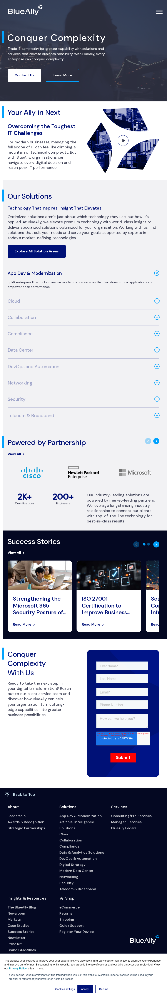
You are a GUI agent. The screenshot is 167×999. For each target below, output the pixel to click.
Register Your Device (76, 931)
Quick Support (71, 925)
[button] (144, 544)
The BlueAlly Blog (22, 907)
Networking (20, 383)
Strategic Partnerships (26, 828)
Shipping (66, 919)
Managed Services (126, 822)
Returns (65, 913)
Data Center (20, 350)
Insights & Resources (27, 898)
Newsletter (16, 937)
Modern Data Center (76, 870)
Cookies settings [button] (65, 989)
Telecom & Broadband (31, 416)
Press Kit (15, 944)
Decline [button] (103, 989)
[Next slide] (156, 441)
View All (14, 454)
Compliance (20, 334)
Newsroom (16, 913)
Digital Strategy (72, 864)
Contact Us (24, 75)
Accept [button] (85, 989)
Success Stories (21, 931)
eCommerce (69, 907)
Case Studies (18, 925)
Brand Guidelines (22, 950)
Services (119, 806)
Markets (14, 919)
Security (16, 399)
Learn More (62, 75)
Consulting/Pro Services (131, 816)
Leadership (17, 816)
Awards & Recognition (26, 822)
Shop (70, 898)
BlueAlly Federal (124, 828)
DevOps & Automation (78, 858)
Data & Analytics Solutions (81, 852)
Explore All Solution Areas (37, 251)
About (13, 806)
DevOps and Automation (33, 367)
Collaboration (22, 317)
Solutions (67, 806)
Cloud (14, 301)
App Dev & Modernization (35, 273)
